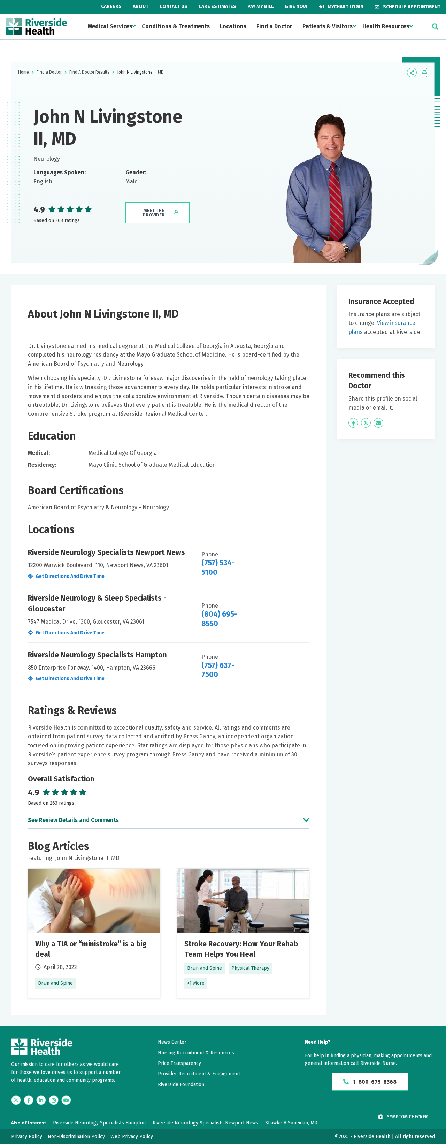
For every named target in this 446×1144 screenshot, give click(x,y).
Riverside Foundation (181, 1085)
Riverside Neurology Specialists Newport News (205, 1123)
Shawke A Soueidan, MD (291, 1123)
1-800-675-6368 (374, 1081)
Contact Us (173, 6)
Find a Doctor (274, 26)
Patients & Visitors (327, 26)
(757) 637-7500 (217, 670)
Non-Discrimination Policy (76, 1136)
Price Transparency (179, 1063)
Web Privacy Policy (131, 1136)
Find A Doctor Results (89, 72)
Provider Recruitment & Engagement (199, 1074)
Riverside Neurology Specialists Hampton (99, 1123)
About (140, 6)
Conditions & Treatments (176, 26)
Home (23, 72)
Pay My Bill (260, 6)
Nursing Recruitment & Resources (196, 1053)
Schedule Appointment (411, 7)
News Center (172, 1042)
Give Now (296, 6)
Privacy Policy (26, 1136)
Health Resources (385, 26)
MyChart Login (344, 7)
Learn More (94, 933)
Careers (111, 6)
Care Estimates (217, 6)
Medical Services (110, 26)
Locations (233, 26)
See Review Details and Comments (73, 820)
